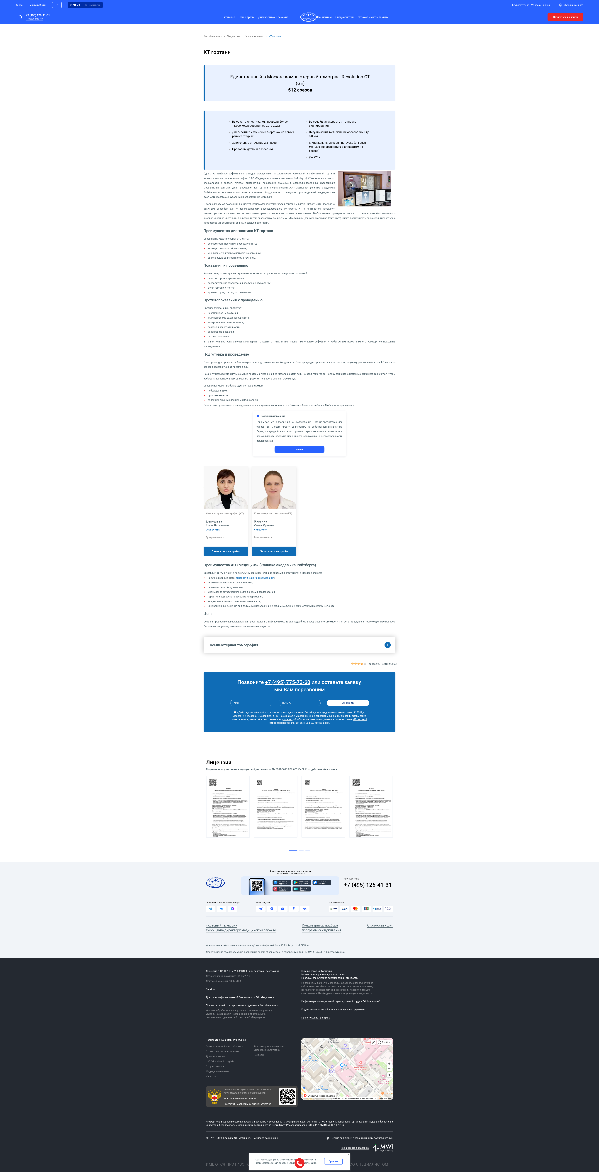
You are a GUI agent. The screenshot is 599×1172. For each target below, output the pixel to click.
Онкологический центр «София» (224, 1046)
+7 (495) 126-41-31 (38, 15)
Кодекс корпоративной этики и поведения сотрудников (333, 1009)
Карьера (211, 1076)
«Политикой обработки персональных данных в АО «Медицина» (318, 721)
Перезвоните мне (34, 18)
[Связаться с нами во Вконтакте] (221, 909)
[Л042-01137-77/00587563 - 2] (275, 807)
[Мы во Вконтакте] (304, 909)
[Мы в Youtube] (282, 909)
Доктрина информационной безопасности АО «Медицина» (240, 997)
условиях (287, 719)
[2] (355, 663)
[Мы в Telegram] (260, 909)
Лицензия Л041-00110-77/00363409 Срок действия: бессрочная (242, 971)
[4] (362, 663)
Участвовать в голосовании (240, 1098)
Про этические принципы (315, 1017)
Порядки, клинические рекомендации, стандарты (329, 978)
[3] (358, 663)
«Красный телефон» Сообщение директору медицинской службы (241, 927)
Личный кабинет (573, 5)
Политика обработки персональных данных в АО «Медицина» (242, 1005)
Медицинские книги (217, 1071)
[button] (20, 17)
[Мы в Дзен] (271, 909)
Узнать (299, 449)
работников (239, 1017)
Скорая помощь (215, 1066)
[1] (352, 663)
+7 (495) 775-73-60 (287, 682)
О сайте (210, 989)
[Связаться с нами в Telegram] (210, 909)
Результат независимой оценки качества (247, 1104)
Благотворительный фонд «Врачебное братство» (269, 1048)
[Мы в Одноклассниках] (293, 909)
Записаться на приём (565, 17)
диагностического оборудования (255, 578)
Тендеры (259, 1055)
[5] (365, 663)
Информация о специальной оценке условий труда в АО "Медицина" (340, 1001)
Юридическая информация (317, 971)
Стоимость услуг (380, 925)
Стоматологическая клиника (222, 1051)
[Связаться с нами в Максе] (232, 909)
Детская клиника (216, 1056)
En (57, 5)
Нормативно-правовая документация (323, 974)
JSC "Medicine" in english (220, 1061)
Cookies (284, 1159)
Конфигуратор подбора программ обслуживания (321, 927)
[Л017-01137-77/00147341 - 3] (323, 807)
